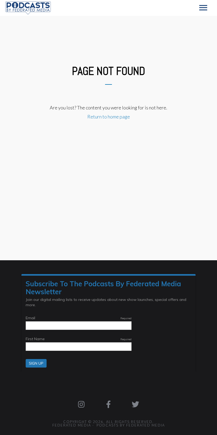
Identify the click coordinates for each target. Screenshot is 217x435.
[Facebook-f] (108, 404)
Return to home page (108, 117)
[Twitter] (135, 404)
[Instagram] (81, 404)
